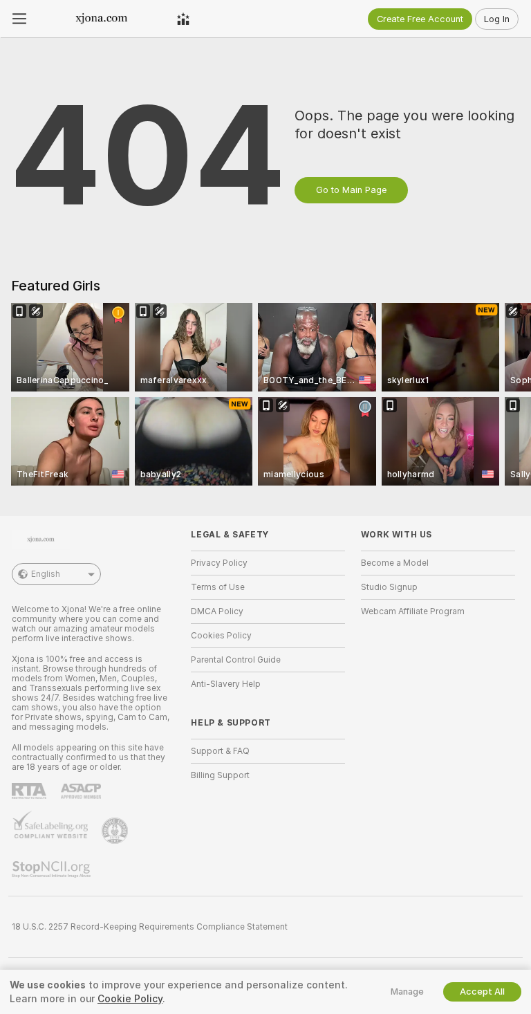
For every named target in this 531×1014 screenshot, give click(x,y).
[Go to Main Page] (102, 18)
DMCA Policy (217, 611)
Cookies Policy (221, 635)
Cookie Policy (129, 998)
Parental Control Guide (236, 660)
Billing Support (220, 775)
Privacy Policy (219, 563)
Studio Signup (389, 587)
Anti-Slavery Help (226, 684)
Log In (497, 19)
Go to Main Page (351, 190)
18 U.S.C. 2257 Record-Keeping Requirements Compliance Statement (150, 927)
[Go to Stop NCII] (52, 869)
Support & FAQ (220, 751)
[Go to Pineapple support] (116, 831)
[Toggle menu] (19, 18)
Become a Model (395, 563)
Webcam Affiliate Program (413, 611)
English (45, 574)
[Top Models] (183, 18)
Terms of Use (218, 587)
